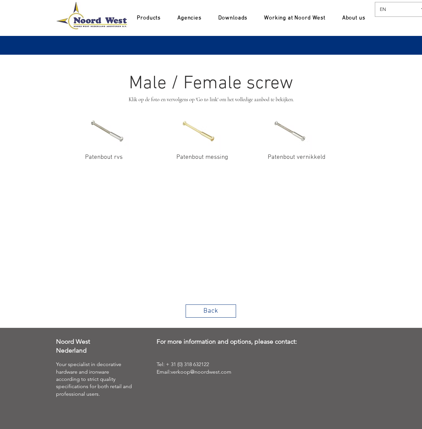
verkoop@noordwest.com (201, 372)
